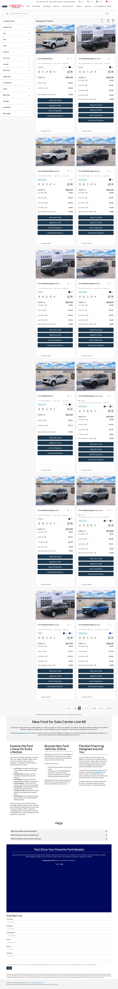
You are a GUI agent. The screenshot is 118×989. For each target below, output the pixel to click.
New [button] (28, 6)
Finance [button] (79, 6)
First (69, 708)
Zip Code (8, 946)
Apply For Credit (55, 105)
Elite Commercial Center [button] (103, 6)
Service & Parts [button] (67, 6)
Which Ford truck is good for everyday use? (25, 835)
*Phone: (8, 939)
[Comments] (68, 72)
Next (95, 708)
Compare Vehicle (46, 131)
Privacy (29, 982)
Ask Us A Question (55, 111)
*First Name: (9, 919)
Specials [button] (56, 6)
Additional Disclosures (38, 982)
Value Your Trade (55, 100)
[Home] (23, 6)
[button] (73, 39)
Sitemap (25, 982)
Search (107, 13)
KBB (61, 864)
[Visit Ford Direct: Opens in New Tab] (55, 984)
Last (101, 708)
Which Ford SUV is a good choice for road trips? (26, 839)
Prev (75, 708)
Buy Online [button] (47, 6)
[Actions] (71, 58)
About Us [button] (87, 6)
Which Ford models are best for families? (24, 831)
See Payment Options (55, 116)
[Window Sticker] (71, 72)
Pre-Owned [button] (36, 6)
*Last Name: (9, 926)
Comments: (9, 953)
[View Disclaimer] (54, 72)
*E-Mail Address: (10, 932)
